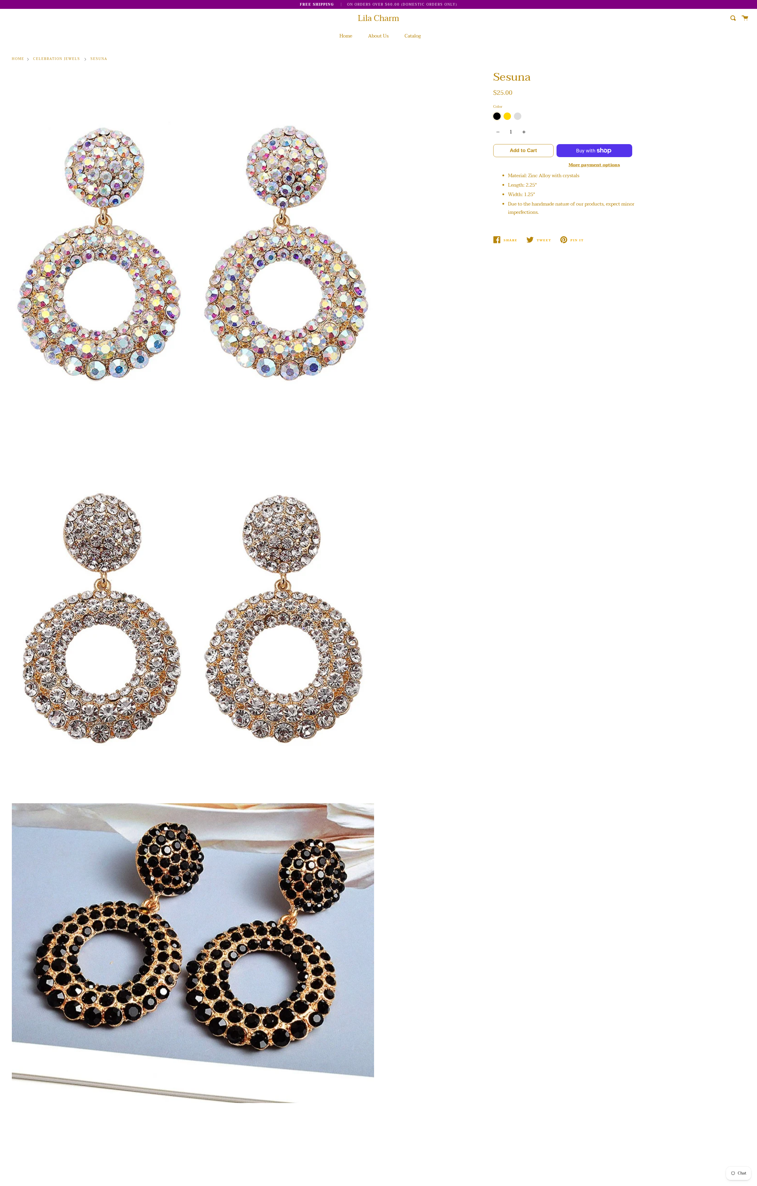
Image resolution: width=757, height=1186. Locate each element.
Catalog (413, 36)
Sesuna (98, 59)
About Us (378, 36)
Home (345, 36)
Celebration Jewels (56, 59)
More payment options (594, 165)
